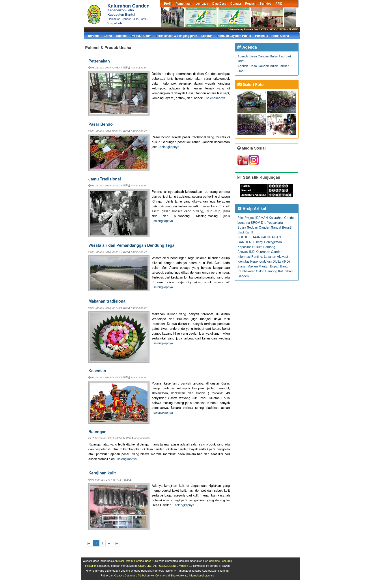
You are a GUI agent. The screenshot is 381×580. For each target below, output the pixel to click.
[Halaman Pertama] (89, 543)
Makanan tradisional (107, 301)
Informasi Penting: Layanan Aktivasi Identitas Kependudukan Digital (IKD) (263, 258)
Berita (108, 36)
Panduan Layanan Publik (234, 36)
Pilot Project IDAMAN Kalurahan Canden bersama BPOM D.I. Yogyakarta (266, 220)
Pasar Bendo (100, 124)
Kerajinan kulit (102, 473)
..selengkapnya (215, 97)
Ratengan (97, 431)
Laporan (207, 36)
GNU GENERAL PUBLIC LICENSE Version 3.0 (165, 565)
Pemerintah (183, 3)
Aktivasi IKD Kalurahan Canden (259, 251)
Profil (168, 3)
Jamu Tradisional (104, 179)
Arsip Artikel (253, 208)
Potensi (250, 3)
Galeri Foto (253, 84)
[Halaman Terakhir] (117, 543)
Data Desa (219, 3)
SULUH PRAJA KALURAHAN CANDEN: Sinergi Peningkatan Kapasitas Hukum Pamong (259, 242)
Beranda (93, 36)
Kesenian (97, 370)
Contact (235, 3)
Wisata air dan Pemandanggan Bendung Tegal (132, 245)
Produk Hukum (141, 36)
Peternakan (99, 61)
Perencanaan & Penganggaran (176, 36)
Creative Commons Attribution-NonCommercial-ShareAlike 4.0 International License (164, 575)
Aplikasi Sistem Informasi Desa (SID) (136, 561)
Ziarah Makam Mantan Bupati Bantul (263, 266)
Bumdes (265, 3)
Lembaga (202, 3)
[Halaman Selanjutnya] (109, 543)
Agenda (121, 36)
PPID (278, 3)
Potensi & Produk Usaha (272, 36)
